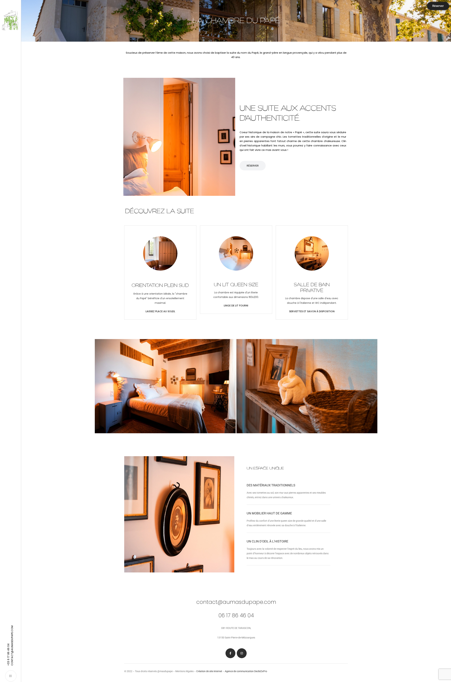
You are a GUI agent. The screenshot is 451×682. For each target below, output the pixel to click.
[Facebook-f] (230, 653)
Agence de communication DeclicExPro (246, 671)
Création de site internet (209, 671)
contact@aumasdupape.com (236, 602)
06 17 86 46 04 (236, 615)
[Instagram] (242, 653)
